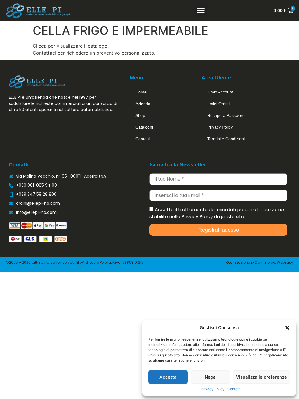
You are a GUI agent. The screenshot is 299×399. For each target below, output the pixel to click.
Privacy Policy (213, 389)
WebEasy (285, 262)
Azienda (142, 103)
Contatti (234, 389)
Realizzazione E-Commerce (250, 262)
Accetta (168, 377)
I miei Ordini (218, 103)
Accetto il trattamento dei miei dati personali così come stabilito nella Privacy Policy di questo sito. (217, 213)
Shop (140, 115)
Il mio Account (220, 92)
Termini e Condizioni (226, 138)
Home (141, 92)
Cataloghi (144, 127)
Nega (210, 377)
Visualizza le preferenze (261, 377)
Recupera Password (226, 115)
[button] (287, 328)
